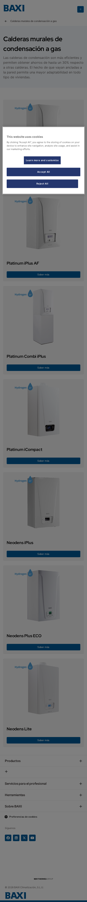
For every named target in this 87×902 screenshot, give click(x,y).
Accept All (43, 171)
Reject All (42, 183)
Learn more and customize (42, 160)
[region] (43, 160)
